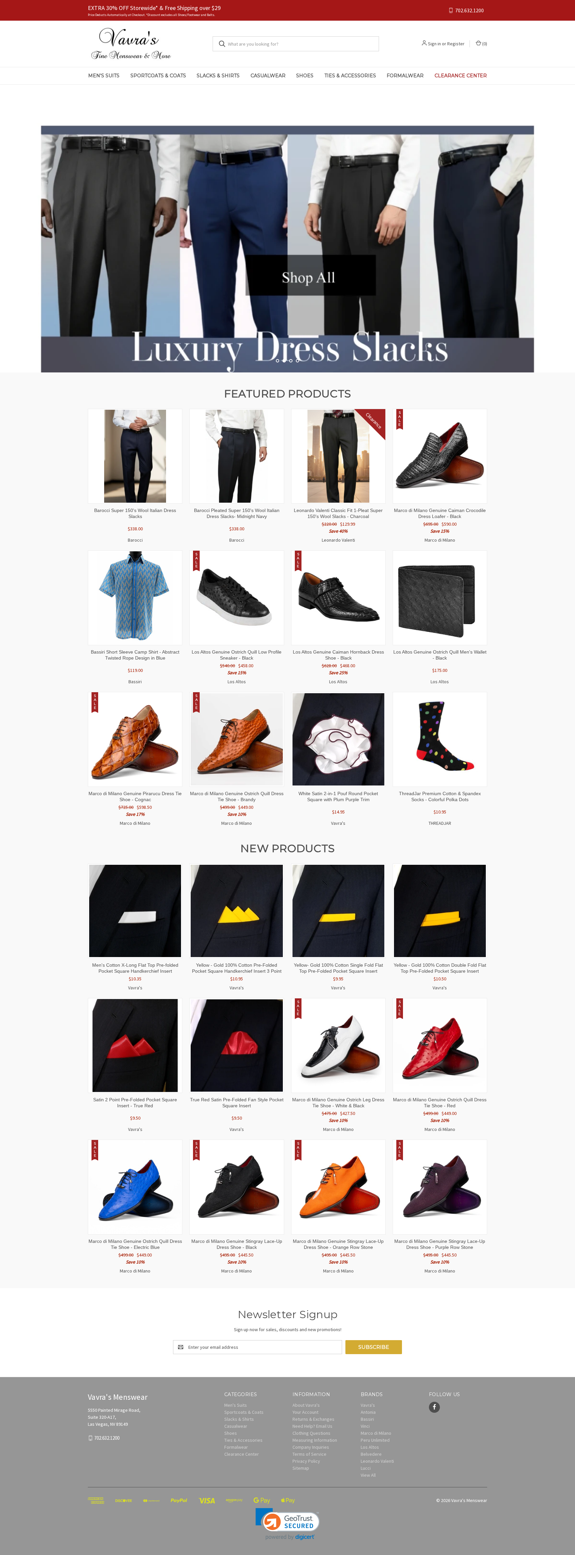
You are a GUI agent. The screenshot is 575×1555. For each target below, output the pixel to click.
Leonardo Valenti (377, 1461)
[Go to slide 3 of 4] (569, 222)
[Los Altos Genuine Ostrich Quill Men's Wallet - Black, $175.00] (440, 598)
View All (368, 1475)
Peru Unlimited (375, 1440)
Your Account (305, 1412)
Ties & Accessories (350, 76)
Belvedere (371, 1454)
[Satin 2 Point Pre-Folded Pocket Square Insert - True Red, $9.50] (135, 1045)
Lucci (366, 1468)
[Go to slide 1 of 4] (6, 222)
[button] (287, 1524)
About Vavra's (306, 1405)
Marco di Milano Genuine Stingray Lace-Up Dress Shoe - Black (236, 1244)
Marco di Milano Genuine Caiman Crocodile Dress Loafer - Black (440, 513)
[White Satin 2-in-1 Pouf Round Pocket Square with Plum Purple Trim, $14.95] (338, 739)
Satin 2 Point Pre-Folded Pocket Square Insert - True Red (135, 1102)
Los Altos (370, 1447)
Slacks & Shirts (218, 76)
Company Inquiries (310, 1447)
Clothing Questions (311, 1433)
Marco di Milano (376, 1433)
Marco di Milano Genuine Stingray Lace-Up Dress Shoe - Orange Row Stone (338, 1244)
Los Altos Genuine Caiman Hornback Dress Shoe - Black (338, 655)
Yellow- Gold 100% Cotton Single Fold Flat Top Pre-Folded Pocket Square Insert (338, 968)
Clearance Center (461, 76)
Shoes (304, 76)
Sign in (434, 44)
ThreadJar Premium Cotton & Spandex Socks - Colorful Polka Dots (440, 796)
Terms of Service (309, 1454)
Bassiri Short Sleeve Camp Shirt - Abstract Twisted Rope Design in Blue (135, 655)
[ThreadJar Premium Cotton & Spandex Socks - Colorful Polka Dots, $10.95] (440, 739)
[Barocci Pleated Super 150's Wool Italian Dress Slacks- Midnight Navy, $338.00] (237, 456)
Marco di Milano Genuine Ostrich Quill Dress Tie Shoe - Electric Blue (135, 1244)
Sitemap (300, 1468)
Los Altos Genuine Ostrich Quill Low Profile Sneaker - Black (237, 655)
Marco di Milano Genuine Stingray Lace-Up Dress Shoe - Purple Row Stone (439, 1244)
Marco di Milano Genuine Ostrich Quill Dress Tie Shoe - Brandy (237, 796)
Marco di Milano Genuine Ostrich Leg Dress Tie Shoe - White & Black (338, 1102)
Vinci (365, 1426)
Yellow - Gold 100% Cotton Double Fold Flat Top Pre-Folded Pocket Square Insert (440, 968)
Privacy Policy (306, 1461)
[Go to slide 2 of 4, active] (284, 360)
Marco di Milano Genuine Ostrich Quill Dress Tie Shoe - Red (439, 1102)
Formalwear (405, 76)
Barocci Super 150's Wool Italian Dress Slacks (135, 513)
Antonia (368, 1412)
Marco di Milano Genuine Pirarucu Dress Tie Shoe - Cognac (135, 796)
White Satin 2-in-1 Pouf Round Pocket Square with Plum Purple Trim (338, 796)
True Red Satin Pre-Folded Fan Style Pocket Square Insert (237, 1102)
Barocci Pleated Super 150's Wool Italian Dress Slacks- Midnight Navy (237, 513)
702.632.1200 (469, 10)
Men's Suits (103, 76)
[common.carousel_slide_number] (287, 228)
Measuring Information (314, 1440)
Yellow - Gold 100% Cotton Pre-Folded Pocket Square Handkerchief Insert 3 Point (237, 968)
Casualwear (268, 76)
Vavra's (368, 1405)
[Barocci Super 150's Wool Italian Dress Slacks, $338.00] (135, 456)
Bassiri (367, 1419)
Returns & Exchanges (313, 1419)
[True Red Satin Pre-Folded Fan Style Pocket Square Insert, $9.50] (237, 1045)
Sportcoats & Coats (158, 76)
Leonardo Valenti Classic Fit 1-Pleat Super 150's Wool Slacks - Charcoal (338, 513)
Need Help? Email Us (312, 1426)
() (484, 44)
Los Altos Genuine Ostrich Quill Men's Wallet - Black (439, 655)
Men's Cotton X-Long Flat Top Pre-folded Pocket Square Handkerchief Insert (135, 968)
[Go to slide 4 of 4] (297, 360)
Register (456, 44)
